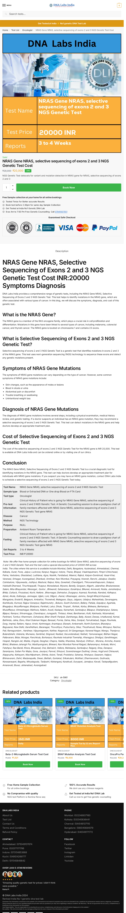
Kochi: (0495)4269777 (14, 856)
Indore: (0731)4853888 (14, 852)
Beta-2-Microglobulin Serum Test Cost (27, 754)
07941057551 (61, 211)
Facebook (69, 844)
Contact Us (8, 823)
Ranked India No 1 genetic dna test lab (22, 898)
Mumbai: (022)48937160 (77, 815)
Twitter (68, 848)
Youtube (68, 860)
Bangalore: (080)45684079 (78, 827)
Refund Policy (9, 832)
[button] (118, 5)
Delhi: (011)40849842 (13, 860)
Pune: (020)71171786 (13, 848)
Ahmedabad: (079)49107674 (17, 844)
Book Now (69, 187)
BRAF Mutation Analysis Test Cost (77, 754)
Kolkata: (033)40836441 (77, 819)
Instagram (69, 852)
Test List (15, 30)
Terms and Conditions (14, 827)
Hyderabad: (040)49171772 (78, 832)
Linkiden (69, 856)
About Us (7, 815)
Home (5, 30)
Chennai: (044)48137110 (77, 823)
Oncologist (27, 30)
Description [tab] (61, 251)
